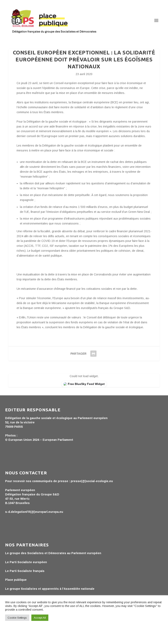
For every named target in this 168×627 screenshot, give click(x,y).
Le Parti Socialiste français (24, 571)
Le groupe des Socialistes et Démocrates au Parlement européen (53, 553)
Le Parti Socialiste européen (26, 562)
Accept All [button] (40, 617)
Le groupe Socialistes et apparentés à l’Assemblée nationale (49, 588)
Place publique (16, 579)
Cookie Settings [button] (17, 617)
